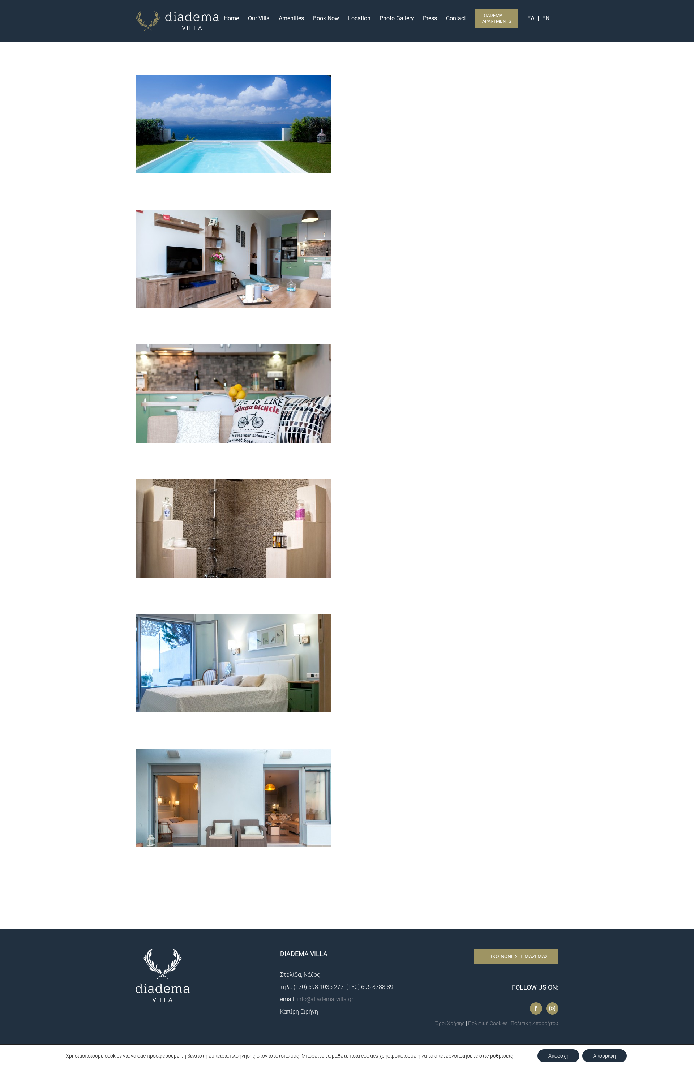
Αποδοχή (558, 1056)
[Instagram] (552, 1008)
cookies (369, 1056)
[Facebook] (536, 1008)
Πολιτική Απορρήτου (534, 1023)
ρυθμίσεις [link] (501, 1056)
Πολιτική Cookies (487, 1023)
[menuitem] (534, 17)
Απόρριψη (604, 1056)
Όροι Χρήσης (450, 1023)
